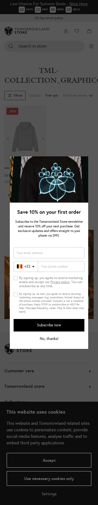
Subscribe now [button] (49, 325)
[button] (82, 162)
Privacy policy (60, 282)
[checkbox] (16, 278)
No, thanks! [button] (49, 339)
